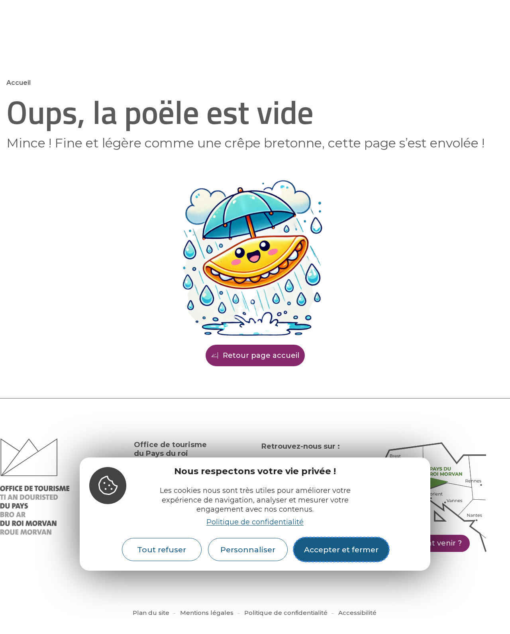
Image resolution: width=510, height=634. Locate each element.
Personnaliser (247, 549)
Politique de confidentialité (255, 522)
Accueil (18, 82)
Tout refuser (161, 549)
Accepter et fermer (341, 549)
